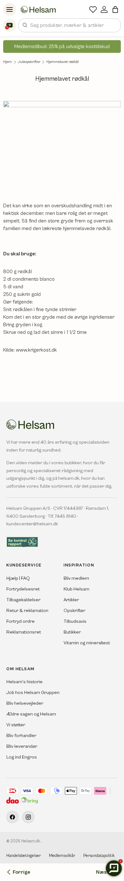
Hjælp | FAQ (18, 578)
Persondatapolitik (99, 855)
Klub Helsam (76, 589)
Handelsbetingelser (23, 855)
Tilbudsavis (75, 621)
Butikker (72, 632)
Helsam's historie (24, 681)
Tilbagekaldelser (23, 600)
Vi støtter (15, 725)
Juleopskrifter (29, 62)
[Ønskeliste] (93, 9)
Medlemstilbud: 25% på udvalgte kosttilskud (62, 46)
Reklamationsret (23, 632)
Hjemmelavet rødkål (62, 62)
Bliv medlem (76, 578)
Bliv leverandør (21, 746)
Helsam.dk (30, 841)
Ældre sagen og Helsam (31, 714)
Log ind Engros (21, 757)
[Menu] (9, 9)
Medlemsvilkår (62, 855)
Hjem (7, 62)
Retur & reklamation (27, 610)
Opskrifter (74, 610)
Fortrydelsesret (23, 589)
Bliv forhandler (21, 735)
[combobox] (69, 25)
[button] (115, 9)
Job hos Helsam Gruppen (32, 692)
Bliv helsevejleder (24, 703)
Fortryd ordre (20, 621)
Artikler (71, 600)
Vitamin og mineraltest (87, 643)
